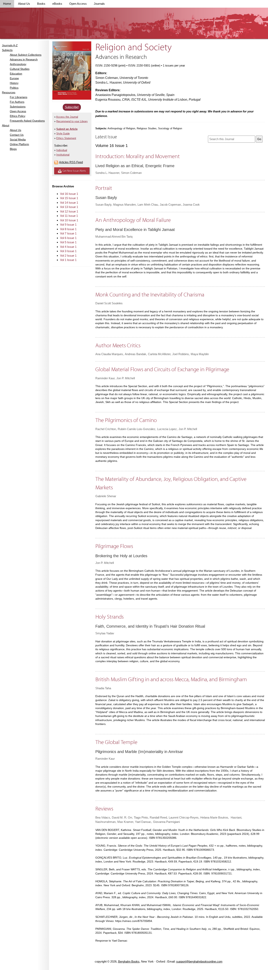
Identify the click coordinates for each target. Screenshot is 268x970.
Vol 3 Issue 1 (68, 251)
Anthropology (18, 64)
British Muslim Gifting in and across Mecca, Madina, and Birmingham (171, 680)
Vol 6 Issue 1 (68, 238)
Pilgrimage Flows (114, 546)
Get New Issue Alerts (74, 171)
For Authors (17, 101)
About (5, 125)
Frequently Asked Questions (27, 120)
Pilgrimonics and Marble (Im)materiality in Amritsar (139, 751)
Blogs (13, 148)
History (14, 83)
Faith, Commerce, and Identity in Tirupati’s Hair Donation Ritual (150, 626)
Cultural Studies (19, 68)
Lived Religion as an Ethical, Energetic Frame (134, 166)
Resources (8, 92)
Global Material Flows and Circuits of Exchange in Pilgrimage (162, 370)
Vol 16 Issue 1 (69, 193)
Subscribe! (72, 107)
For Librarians (18, 97)
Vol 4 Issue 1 (68, 246)
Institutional (62, 154)
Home (7, 3)
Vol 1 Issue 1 (68, 260)
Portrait (103, 188)
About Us (24, 3)
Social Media (18, 139)
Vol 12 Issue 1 (69, 211)
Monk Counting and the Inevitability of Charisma (149, 295)
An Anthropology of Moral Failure (133, 220)
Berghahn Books (128, 961)
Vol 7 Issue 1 (68, 233)
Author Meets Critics (117, 346)
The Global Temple (116, 742)
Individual (61, 150)
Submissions (18, 106)
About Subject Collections (25, 54)
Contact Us (17, 134)
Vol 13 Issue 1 (69, 207)
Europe (14, 78)
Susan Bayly (106, 197)
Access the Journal (67, 116)
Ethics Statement (66, 138)
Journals (99, 3)
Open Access (78, 3)
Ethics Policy (17, 116)
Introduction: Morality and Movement (137, 157)
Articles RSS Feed (71, 162)
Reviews (104, 809)
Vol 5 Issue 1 (68, 242)
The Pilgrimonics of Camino (126, 420)
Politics (14, 87)
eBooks (57, 3)
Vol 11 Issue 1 (69, 215)
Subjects (7, 50)
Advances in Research (24, 59)
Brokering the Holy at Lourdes (121, 556)
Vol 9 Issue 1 (68, 224)
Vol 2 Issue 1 (68, 255)
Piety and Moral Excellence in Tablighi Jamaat (135, 229)
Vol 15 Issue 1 (69, 198)
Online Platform (19, 144)
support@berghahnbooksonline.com (199, 961)
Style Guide (63, 133)
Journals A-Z (10, 45)
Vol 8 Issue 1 (68, 229)
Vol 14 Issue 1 (69, 202)
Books (41, 3)
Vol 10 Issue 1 (69, 220)
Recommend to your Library (72, 121)
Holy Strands (109, 617)
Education (16, 73)
